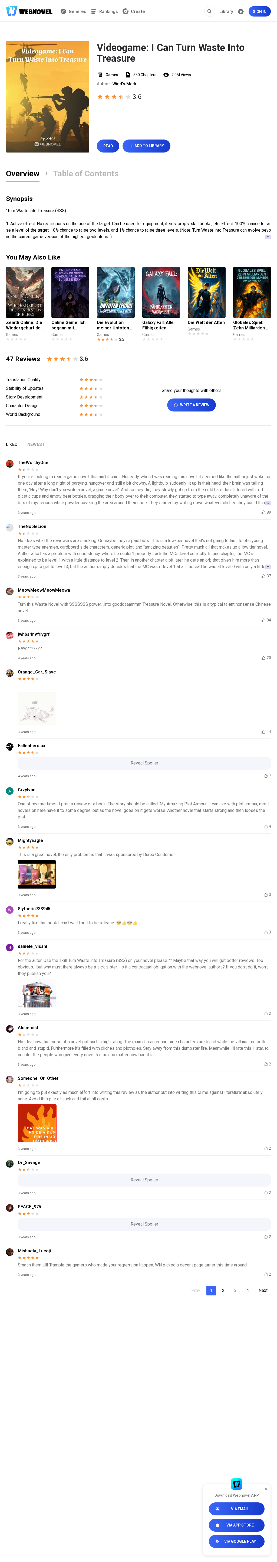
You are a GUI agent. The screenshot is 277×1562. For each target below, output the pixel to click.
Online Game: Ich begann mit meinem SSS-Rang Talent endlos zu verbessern (70, 325)
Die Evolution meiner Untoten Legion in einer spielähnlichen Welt (113, 325)
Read (108, 146)
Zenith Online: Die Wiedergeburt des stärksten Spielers (24, 325)
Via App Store (240, 1525)
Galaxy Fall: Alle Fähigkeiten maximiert (158, 325)
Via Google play (240, 1541)
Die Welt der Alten (206, 322)
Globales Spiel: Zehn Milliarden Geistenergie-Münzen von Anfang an (249, 325)
